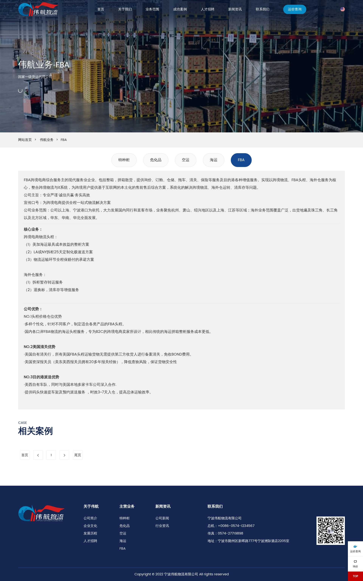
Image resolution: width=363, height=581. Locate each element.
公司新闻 (162, 518)
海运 (213, 160)
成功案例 (180, 9)
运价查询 (295, 9)
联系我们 (262, 9)
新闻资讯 (235, 9)
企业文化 (90, 526)
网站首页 (25, 140)
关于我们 (125, 9)
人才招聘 (207, 9)
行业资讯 (162, 526)
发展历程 (90, 533)
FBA (64, 140)
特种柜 (124, 160)
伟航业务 (47, 140)
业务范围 (152, 9)
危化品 (155, 160)
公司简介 (90, 518)
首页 (100, 9)
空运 (185, 160)
